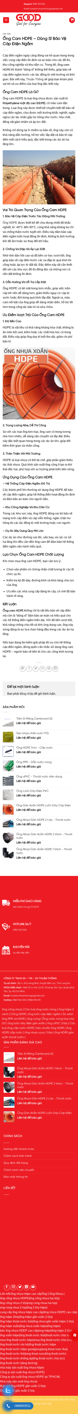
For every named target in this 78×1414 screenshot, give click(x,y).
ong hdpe (45, 1330)
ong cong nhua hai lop (42, 1303)
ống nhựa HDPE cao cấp (60, 1312)
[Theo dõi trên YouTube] (33, 1287)
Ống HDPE (10, 222)
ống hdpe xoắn (9, 1326)
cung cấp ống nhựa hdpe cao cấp (21, 1312)
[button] (6, 20)
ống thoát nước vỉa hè (14, 1344)
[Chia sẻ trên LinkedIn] (55, 669)
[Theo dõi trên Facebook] (7, 1287)
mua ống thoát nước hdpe (16, 1339)
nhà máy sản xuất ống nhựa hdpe (21, 1367)
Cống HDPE (18, 1014)
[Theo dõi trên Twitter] (20, 1287)
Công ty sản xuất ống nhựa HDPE (22, 1372)
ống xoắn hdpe (9, 1335)
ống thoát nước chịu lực (48, 1358)
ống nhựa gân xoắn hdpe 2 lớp (53, 1321)
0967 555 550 (20, 930)
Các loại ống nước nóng (40, 1009)
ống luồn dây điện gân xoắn (26, 1023)
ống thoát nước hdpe (42, 1344)
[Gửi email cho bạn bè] (42, 669)
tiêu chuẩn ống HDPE (50, 1028)
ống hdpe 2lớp (9, 1316)
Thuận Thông (35, 79)
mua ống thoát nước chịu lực (52, 1339)
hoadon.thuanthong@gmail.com (28, 996)
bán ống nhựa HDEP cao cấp (19, 1330)
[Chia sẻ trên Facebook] (29, 669)
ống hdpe (54, 1326)
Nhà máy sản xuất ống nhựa (18, 1381)
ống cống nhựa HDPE (14, 1298)
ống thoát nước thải (32, 1335)
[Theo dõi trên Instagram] (13, 1287)
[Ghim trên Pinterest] (49, 669)
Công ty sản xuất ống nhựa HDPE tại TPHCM (29, 1376)
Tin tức (7, 34)
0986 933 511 (34, 1000)
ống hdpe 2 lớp (61, 1330)
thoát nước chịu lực (58, 1335)
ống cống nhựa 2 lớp (13, 1303)
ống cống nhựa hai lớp (44, 1298)
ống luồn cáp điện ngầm (44, 1014)
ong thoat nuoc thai (54, 1349)
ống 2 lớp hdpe (37, 1307)
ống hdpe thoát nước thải (16, 1321)
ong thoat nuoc (35, 1353)
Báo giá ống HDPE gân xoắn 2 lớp (22, 1385)
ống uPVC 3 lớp (57, 1023)
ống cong (33, 1019)
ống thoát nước (55, 1353)
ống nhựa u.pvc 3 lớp (38, 1032)
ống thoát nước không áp (16, 1358)
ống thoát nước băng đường (18, 1363)
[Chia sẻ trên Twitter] (36, 669)
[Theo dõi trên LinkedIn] (27, 1287)
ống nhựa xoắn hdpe (33, 1326)
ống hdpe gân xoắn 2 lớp (36, 1316)
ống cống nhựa (12, 1009)
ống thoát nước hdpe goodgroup (21, 1349)
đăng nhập (26, 693)
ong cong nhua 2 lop (13, 1307)
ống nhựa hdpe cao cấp (26, 1293)
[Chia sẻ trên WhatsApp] (23, 669)
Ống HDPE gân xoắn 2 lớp (17, 1390)
